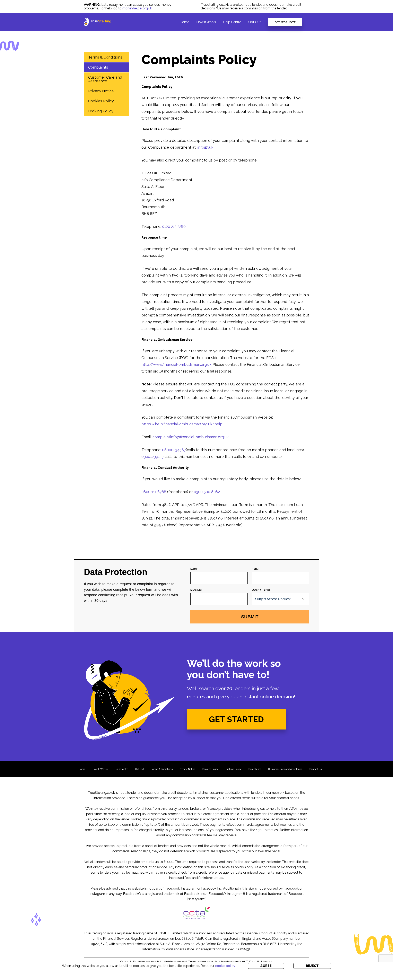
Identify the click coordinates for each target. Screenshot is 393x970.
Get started (236, 719)
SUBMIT (249, 616)
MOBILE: (196, 589)
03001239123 (152, 456)
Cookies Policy (101, 101)
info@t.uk (205, 147)
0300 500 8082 (207, 492)
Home (184, 22)
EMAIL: (256, 569)
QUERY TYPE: (261, 589)
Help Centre (232, 22)
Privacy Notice (101, 91)
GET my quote (285, 22)
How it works (206, 22)
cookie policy (225, 966)
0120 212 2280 (174, 226)
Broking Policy (100, 111)
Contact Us (315, 769)
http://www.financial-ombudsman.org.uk (176, 364)
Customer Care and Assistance (105, 79)
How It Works (100, 769)
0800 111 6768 (153, 492)
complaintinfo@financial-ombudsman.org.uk (190, 437)
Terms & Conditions (105, 57)
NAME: (194, 569)
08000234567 (174, 450)
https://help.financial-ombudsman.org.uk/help (181, 424)
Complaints (98, 67)
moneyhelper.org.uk (137, 8)
